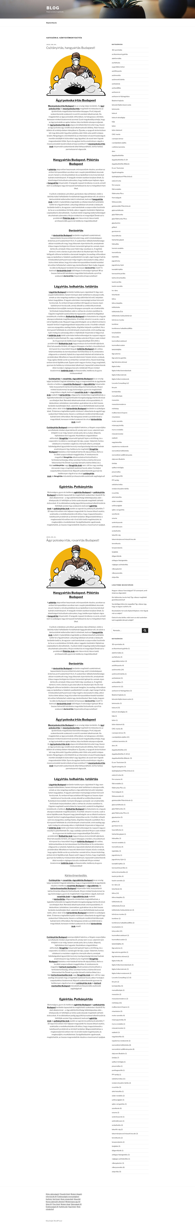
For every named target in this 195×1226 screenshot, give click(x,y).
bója (113, 122)
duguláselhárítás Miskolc (121, 164)
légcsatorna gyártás (119, 358)
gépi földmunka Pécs (119, 219)
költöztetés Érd (117, 311)
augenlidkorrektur (118, 67)
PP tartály (115, 480)
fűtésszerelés (117, 202)
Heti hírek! (56, 1199)
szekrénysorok (117, 522)
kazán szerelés (117, 286)
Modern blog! (65, 1204)
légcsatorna (116, 354)
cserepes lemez (117, 139)
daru (113, 151)
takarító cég (116, 535)
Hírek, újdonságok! (52, 1194)
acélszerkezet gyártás (120, 54)
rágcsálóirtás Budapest (82, 379)
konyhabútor (116, 333)
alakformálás (116, 58)
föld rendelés (116, 189)
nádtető (114, 438)
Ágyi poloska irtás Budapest (76, 100)
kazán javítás (116, 282)
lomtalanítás (116, 392)
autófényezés (117, 71)
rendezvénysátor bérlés (120, 489)
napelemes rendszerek (120, 446)
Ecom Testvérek (118, 168)
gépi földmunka (117, 214)
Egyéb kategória (118, 172)
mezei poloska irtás (71, 109)
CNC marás (116, 134)
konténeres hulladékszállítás (122, 328)
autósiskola (116, 84)
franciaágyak (116, 198)
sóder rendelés (117, 501)
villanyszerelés (117, 573)
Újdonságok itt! (76, 1204)
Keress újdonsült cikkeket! (55, 1202)
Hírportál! (77, 1199)
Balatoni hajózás (118, 101)
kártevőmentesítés (119, 278)
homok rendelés (117, 248)
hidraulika (115, 244)
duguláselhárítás (118, 155)
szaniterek (115, 514)
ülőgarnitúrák (116, 556)
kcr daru (115, 290)
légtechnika (116, 366)
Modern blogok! (76, 1194)
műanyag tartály (118, 425)
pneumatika (116, 472)
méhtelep (115, 408)
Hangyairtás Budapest (69, 160)
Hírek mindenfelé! (66, 1199)
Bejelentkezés (51, 23)
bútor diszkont (117, 130)
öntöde (114, 463)
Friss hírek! (56, 1204)
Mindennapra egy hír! (72, 1202)
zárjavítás (115, 577)
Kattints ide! (63, 1207)
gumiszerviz (116, 231)
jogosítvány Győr (118, 265)
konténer (115, 324)
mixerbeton (116, 417)
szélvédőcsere (117, 527)
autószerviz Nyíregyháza (121, 96)
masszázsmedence (119, 404)
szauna (114, 518)
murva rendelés (117, 430)
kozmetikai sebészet (119, 341)
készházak (116, 295)
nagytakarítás (117, 442)
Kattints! (49, 1199)
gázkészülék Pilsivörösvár (121, 206)
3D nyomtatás (117, 50)
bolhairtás (76, 286)
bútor (114, 126)
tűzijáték (115, 552)
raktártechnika (117, 484)
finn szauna (116, 185)
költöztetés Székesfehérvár (122, 316)
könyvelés (115, 337)
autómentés (116, 75)
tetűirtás (91, 286)
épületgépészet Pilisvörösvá (122, 176)
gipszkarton (116, 223)
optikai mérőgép (118, 467)
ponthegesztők (117, 476)
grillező (114, 227)
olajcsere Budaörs (118, 459)
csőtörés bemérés (118, 147)
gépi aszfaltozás (117, 210)
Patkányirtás (83, 486)
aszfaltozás (116, 63)
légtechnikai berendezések (121, 370)
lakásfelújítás (116, 349)
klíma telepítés (117, 303)
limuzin (114, 387)
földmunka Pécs (118, 193)
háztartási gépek (118, 240)
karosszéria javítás (118, 273)
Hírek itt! (49, 1204)
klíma (114, 299)
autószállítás (116, 88)
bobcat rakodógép (118, 117)
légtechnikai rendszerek (120, 379)
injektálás (115, 257)
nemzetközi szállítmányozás (122, 455)
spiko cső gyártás (118, 510)
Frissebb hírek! (65, 1194)
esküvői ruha (116, 181)
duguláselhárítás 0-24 (120, 160)
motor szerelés (117, 421)
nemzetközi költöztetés (120, 451)
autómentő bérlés (118, 79)
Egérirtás (66, 486)
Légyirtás (61, 286)
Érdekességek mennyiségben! (68, 1196)
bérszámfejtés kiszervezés (121, 105)
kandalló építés (117, 269)
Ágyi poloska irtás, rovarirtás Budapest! (72, 540)
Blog (52, 7)
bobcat (114, 113)
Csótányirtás (54, 379)
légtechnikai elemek (119, 375)
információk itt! (51, 1196)
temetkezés (116, 543)
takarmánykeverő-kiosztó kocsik (124, 539)
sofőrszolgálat (117, 506)
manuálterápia (117, 396)
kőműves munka (118, 320)
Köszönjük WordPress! (54, 1221)
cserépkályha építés (119, 143)
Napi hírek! (72, 1207)
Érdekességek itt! (52, 1207)
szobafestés (116, 531)
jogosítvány (116, 261)
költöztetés (116, 307)
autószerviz (116, 92)
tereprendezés (117, 548)
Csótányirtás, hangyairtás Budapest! (70, 48)
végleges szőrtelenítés (120, 565)
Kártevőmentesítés (76, 875)
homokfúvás (116, 252)
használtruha (116, 236)
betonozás (115, 109)
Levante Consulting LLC (120, 383)
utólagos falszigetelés (119, 560)
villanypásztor (117, 569)
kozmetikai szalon (118, 345)
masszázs (115, 400)
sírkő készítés (117, 497)
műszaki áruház (117, 434)
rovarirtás (67, 379)
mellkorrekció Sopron (119, 413)
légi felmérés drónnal (119, 362)
